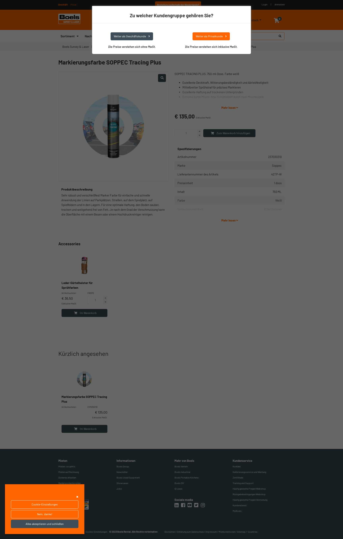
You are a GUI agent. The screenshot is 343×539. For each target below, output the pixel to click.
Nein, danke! (44, 514)
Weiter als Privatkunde (209, 36)
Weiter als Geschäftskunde (130, 36)
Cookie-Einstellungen (45, 504)
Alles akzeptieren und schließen (45, 524)
